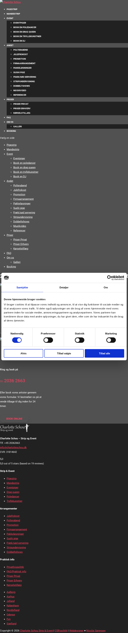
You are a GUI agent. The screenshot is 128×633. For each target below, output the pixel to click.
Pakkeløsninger (22, 68)
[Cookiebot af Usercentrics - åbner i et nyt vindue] (109, 277)
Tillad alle (104, 353)
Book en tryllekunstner (27, 36)
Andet (10, 45)
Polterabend (20, 50)
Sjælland (11, 623)
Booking (11, 131)
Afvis (23, 353)
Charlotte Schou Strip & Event (36, 630)
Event (10, 18)
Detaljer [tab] (64, 287)
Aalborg (11, 592)
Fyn (8, 619)
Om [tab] (106, 287)
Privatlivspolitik (15, 567)
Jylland (10, 601)
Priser (10, 99)
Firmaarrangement (24, 63)
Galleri (17, 126)
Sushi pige (19, 72)
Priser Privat (20, 104)
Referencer (19, 95)
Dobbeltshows (21, 86)
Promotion (19, 59)
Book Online (14, 418)
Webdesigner (76, 630)
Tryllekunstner (14, 501)
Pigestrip (12, 9)
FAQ (9, 117)
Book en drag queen (24, 32)
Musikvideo (19, 90)
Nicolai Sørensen (96, 630)
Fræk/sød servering (24, 77)
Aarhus (10, 596)
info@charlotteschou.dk (13, 447)
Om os (10, 122)
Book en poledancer (24, 27)
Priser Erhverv (21, 108)
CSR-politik (61, 630)
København (13, 605)
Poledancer (13, 496)
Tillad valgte (64, 353)
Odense (11, 614)
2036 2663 (12, 380)
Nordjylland (13, 610)
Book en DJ (19, 41)
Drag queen (13, 492)
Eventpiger (19, 23)
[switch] (48, 340)
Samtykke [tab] (22, 287)
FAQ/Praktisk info (16, 571)
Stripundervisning (24, 81)
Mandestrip (13, 14)
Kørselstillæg (21, 113)
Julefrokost (20, 54)
